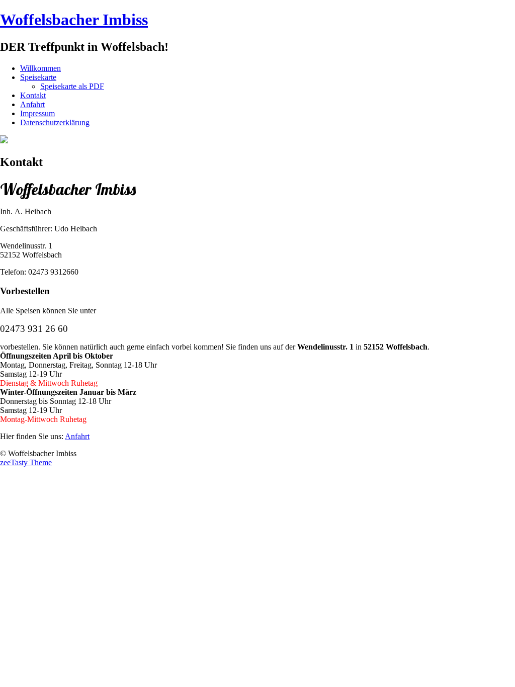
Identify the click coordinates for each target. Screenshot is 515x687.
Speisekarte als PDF (72, 86)
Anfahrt (32, 104)
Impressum (37, 113)
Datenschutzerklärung (55, 122)
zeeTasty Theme (26, 462)
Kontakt (33, 95)
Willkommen (40, 68)
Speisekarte (38, 77)
